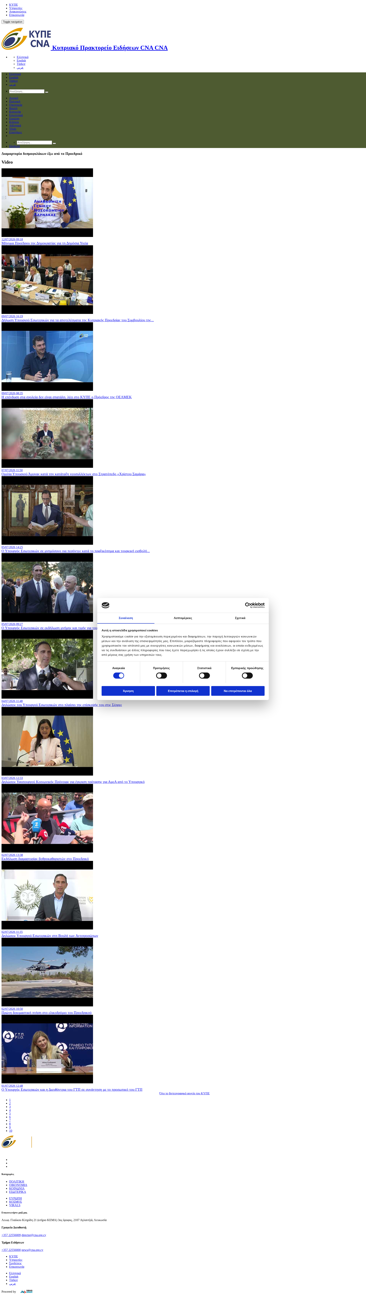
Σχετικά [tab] (240, 617)
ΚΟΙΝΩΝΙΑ (17, 1188)
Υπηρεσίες (15, 8)
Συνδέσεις (15, 1263)
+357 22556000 (11, 1250)
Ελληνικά (22, 57)
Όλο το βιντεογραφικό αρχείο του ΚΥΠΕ (184, 1093)
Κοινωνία (15, 111)
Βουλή (13, 108)
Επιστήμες (15, 132)
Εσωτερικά (16, 115)
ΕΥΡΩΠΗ (15, 1198)
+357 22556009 (11, 1235)
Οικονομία (15, 104)
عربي (20, 67)
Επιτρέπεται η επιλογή (183, 690)
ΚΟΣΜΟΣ (15, 1201)
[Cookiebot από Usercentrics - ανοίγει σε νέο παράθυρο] (248, 605)
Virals (12, 128)
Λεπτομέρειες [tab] (183, 617)
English (21, 60)
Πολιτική (14, 101)
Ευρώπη (14, 118)
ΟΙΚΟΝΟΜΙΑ (18, 1185)
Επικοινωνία (16, 15)
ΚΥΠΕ (13, 4)
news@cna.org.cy (32, 1250)
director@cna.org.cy (34, 1235)
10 (10, 1130)
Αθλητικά (15, 125)
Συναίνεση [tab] (126, 617)
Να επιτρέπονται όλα (238, 690)
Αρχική (13, 98)
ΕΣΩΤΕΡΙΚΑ (17, 1191)
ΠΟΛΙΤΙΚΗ (16, 1181)
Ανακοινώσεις (17, 11)
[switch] (161, 676)
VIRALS (14, 1205)
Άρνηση (128, 690)
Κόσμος (14, 122)
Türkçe (21, 64)
